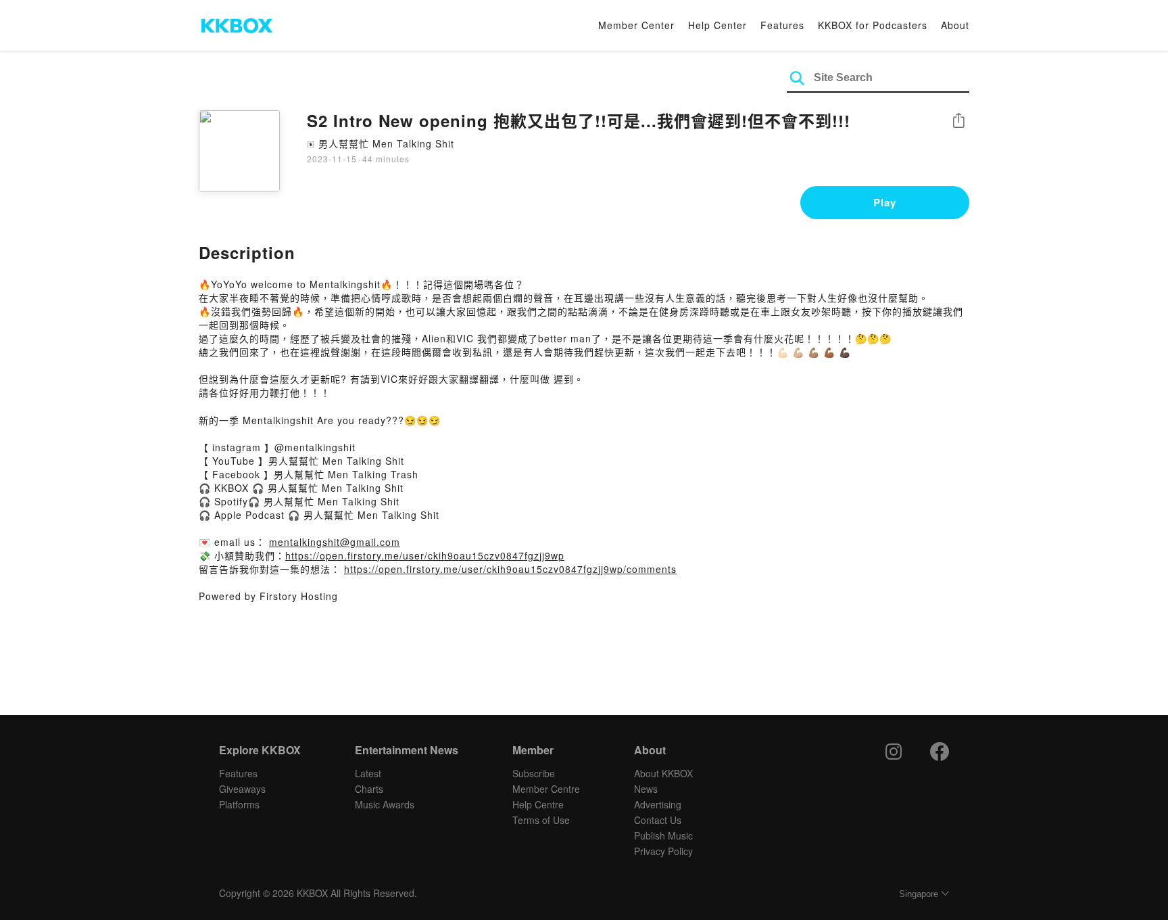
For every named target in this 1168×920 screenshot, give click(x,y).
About (955, 25)
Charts (369, 789)
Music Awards (384, 804)
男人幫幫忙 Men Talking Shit (386, 143)
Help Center (717, 25)
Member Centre (546, 789)
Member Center (636, 25)
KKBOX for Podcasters (872, 25)
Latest (368, 773)
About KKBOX (663, 773)
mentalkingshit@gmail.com (334, 542)
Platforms (239, 804)
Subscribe (533, 773)
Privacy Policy (663, 851)
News (646, 789)
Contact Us (657, 820)
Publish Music (663, 835)
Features (782, 25)
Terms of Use (541, 820)
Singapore (918, 894)
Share (958, 121)
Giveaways (242, 789)
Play (884, 202)
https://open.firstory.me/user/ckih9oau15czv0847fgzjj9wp (424, 555)
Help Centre (538, 804)
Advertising (657, 804)
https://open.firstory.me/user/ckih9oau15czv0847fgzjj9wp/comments (510, 569)
